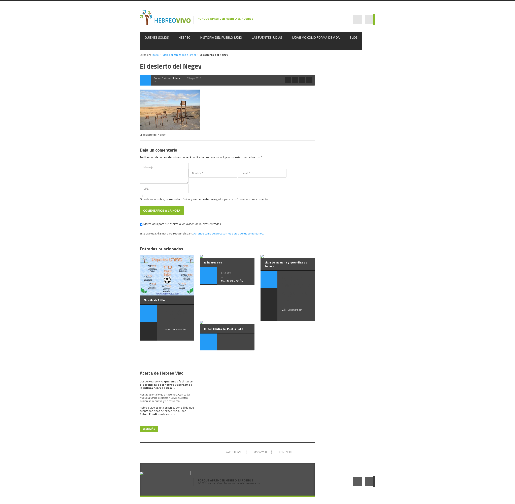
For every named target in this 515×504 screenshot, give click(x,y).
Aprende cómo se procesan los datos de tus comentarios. (228, 233)
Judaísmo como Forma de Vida (316, 37)
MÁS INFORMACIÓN (175, 329)
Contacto (285, 452)
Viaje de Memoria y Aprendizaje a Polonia (286, 264)
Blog (353, 37)
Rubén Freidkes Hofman (167, 78)
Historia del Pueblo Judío (221, 37)
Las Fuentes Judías (267, 37)
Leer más (149, 429)
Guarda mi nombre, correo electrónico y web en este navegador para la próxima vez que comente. (204, 199)
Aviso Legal (234, 452)
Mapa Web (260, 452)
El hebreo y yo (213, 262)
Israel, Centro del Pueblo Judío (223, 329)
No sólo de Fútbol (155, 300)
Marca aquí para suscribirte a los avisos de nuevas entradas (181, 224)
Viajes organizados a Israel (179, 55)
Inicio (155, 55)
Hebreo (184, 37)
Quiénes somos (157, 37)
